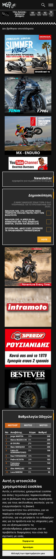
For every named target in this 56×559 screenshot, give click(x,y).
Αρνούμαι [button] (28, 547)
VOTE (44, 239)
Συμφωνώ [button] (28, 541)
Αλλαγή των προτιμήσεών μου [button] (28, 553)
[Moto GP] (20, 5)
